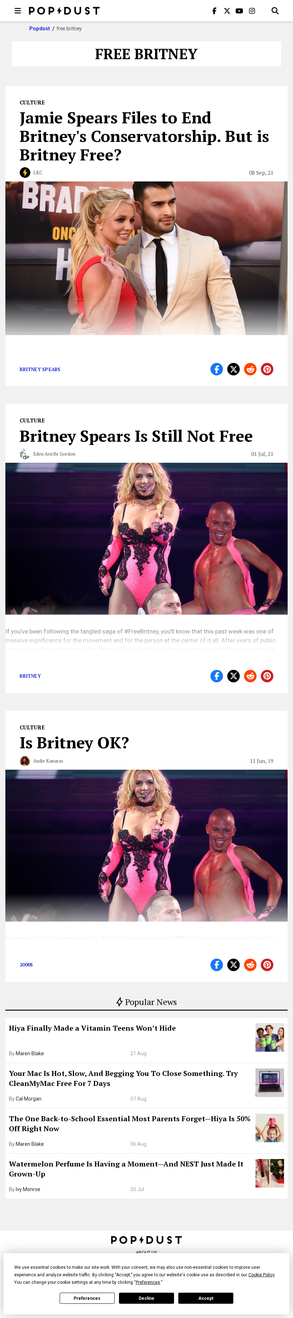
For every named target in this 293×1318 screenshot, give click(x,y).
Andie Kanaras (48, 761)
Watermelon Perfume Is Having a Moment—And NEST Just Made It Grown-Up (126, 1169)
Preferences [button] (148, 1282)
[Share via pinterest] (267, 369)
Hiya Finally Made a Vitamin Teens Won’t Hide (92, 1028)
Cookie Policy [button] (261, 1274)
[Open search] (275, 10)
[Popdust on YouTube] (239, 10)
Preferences (87, 1298)
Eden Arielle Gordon (54, 454)
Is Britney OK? (74, 742)
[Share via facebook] (216, 369)
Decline (146, 1298)
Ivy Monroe (28, 1189)
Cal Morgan (28, 1099)
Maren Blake (30, 1053)
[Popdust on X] (227, 10)
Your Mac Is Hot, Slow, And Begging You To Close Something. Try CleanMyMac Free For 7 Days (123, 1078)
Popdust (39, 28)
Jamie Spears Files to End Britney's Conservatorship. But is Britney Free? (144, 136)
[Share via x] (233, 369)
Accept (205, 1298)
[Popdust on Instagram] (252, 10)
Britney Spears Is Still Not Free (136, 435)
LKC (38, 172)
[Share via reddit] (250, 369)
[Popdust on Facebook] (214, 10)
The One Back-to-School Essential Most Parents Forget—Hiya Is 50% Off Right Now (129, 1123)
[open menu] (18, 10)
